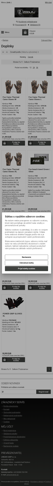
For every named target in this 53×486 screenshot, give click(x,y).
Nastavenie (26, 257)
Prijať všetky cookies (26, 269)
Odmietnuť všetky (26, 263)
